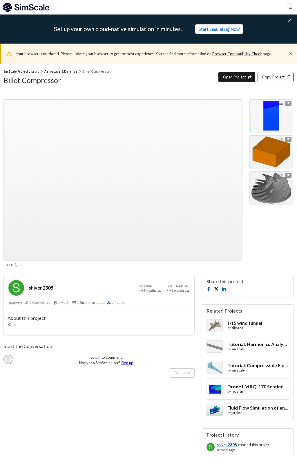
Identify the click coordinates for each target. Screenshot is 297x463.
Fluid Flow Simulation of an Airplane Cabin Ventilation (258, 407)
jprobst (236, 412)
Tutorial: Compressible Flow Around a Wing (258, 365)
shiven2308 (41, 287)
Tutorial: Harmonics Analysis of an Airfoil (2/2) (258, 344)
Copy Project (273, 77)
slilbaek (237, 328)
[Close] (290, 54)
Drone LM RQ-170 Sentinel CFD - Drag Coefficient (258, 386)
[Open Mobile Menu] (290, 7)
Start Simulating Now (219, 29)
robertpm (238, 391)
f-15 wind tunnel (244, 323)
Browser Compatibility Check (237, 53)
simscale (238, 349)
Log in (95, 357)
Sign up (127, 362)
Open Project (234, 77)
